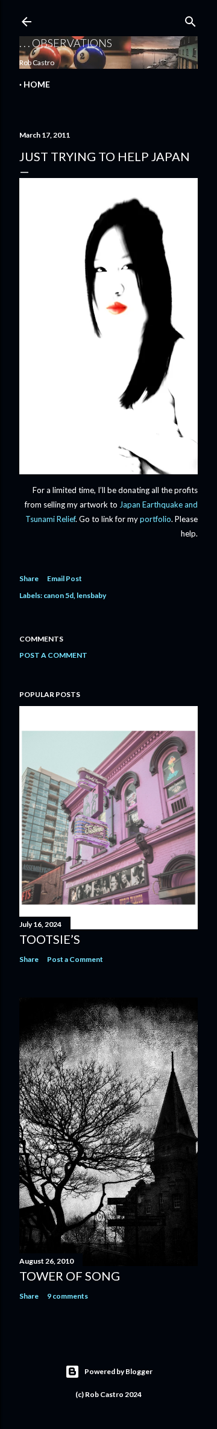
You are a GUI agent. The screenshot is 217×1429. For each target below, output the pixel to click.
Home (37, 84)
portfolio (155, 519)
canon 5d (58, 595)
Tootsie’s (49, 939)
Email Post (64, 578)
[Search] (190, 19)
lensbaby (91, 595)
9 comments (67, 1295)
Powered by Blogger (118, 1371)
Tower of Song (69, 1275)
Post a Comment (53, 655)
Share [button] (29, 578)
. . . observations (65, 42)
